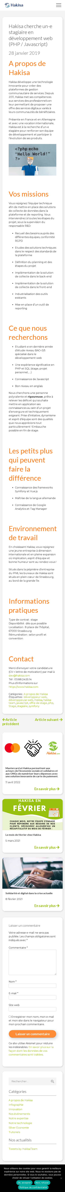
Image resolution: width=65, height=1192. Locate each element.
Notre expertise (18, 1118)
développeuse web (21, 700)
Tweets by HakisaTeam (23, 1148)
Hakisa (38, 700)
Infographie (16, 1104)
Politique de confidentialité (33, 1187)
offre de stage (38, 703)
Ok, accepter (24, 1182)
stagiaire (22, 706)
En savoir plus (45, 789)
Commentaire (18, 947)
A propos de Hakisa (36, 694)
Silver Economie (19, 1127)
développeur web (35, 697)
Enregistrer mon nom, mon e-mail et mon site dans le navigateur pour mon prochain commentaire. (31, 1020)
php (50, 703)
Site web (14, 1005)
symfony (34, 706)
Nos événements (19, 1113)
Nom (13, 981)
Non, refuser (42, 1182)
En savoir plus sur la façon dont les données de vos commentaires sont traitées (31, 1051)
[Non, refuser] (61, 1178)
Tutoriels (14, 1132)
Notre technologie (20, 1123)
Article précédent (10, 721)
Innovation (15, 1109)
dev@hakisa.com (19, 675)
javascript (22, 703)
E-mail (13, 993)
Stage (12, 706)
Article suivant (47, 719)
